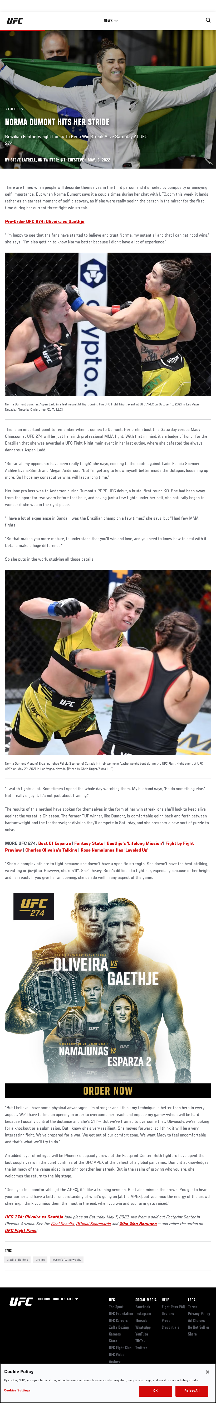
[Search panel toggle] (208, 20)
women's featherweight (67, 1259)
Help (165, 1300)
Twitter (141, 1348)
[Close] (207, 1372)
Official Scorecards (93, 1224)
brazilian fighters (17, 1259)
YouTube (141, 1334)
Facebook (142, 1307)
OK (155, 1391)
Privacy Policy (199, 1314)
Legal (192, 1300)
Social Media (145, 1300)
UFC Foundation (121, 1314)
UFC (112, 1300)
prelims (40, 1259)
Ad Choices (196, 1320)
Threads (141, 1320)
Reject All (191, 1391)
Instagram (143, 1314)
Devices (168, 1314)
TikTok (140, 1341)
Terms (192, 1307)
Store (113, 1341)
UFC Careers (118, 1320)
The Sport (116, 1307)
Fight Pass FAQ (173, 1307)
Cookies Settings (17, 1390)
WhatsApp (143, 1327)
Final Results (62, 1224)
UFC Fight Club (120, 1348)
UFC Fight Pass (20, 1231)
